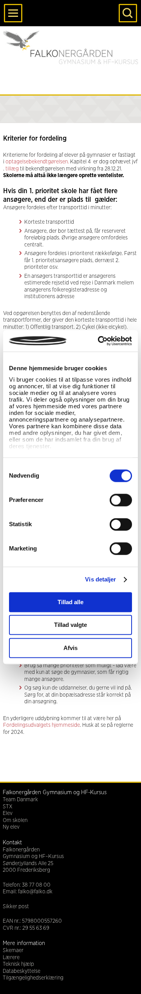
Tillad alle (70, 602)
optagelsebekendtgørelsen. (37, 162)
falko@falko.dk (35, 891)
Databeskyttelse (21, 971)
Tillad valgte (70, 625)
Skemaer (13, 950)
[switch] (121, 500)
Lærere (11, 957)
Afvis (70, 648)
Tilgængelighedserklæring (33, 978)
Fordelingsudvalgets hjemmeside (41, 725)
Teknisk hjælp (18, 964)
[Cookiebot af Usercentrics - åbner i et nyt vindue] (99, 341)
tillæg (11, 169)
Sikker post (16, 906)
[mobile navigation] (13, 13)
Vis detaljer (100, 579)
